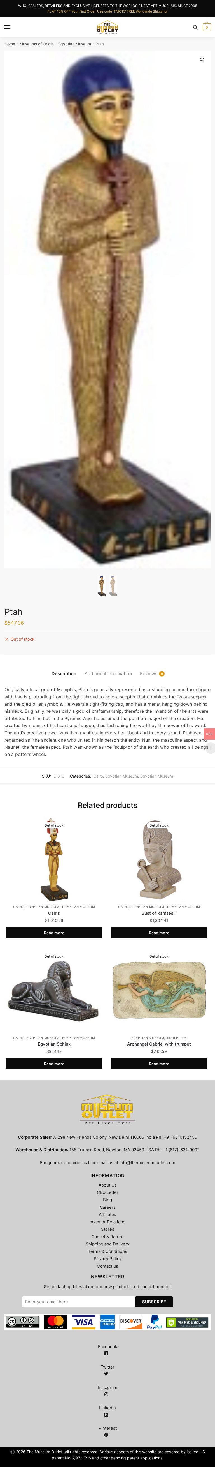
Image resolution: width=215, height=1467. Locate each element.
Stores (107, 1229)
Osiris (54, 913)
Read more (54, 932)
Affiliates (107, 1214)
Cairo (98, 776)
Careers (108, 1207)
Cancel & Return (108, 1236)
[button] (202, 59)
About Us (108, 1185)
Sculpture (177, 1038)
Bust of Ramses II (159, 913)
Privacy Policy (107, 1258)
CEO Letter (107, 1192)
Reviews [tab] (148, 673)
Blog (107, 1199)
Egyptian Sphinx (54, 1044)
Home (9, 43)
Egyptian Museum (74, 43)
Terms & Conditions (107, 1251)
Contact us (107, 1266)
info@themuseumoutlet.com (147, 1162)
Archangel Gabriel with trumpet (159, 1044)
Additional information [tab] (108, 673)
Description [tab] (64, 673)
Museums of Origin (37, 43)
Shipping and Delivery (107, 1244)
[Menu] (7, 27)
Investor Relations (107, 1221)
